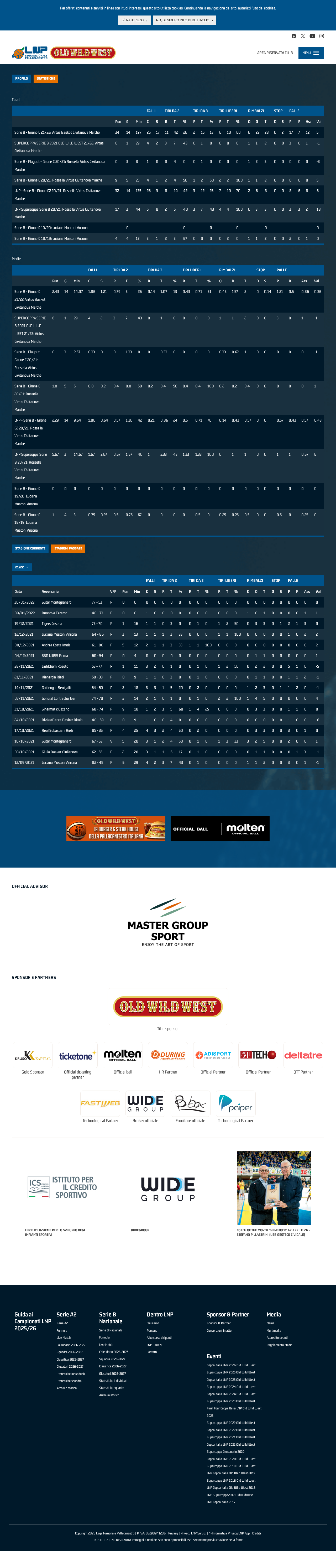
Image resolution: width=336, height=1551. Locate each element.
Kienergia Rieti (53, 677)
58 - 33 (97, 677)
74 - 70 (97, 698)
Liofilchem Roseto (55, 666)
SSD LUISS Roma (55, 655)
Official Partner (213, 1072)
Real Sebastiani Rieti (57, 730)
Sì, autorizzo (133, 20)
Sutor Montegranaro (56, 602)
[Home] (64, 52)
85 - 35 (97, 730)
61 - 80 (97, 645)
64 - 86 (98, 634)
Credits (256, 1533)
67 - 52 (97, 741)
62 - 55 (97, 752)
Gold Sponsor (33, 1072)
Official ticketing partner (77, 1075)
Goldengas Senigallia (57, 687)
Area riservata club (275, 52)
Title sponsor (168, 1028)
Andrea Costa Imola (56, 645)
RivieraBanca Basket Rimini (62, 720)
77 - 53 (97, 602)
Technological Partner (100, 1120)
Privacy (173, 1533)
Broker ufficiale (145, 1120)
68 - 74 (97, 709)
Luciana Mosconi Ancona (59, 634)
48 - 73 (97, 613)
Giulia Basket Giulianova (60, 752)
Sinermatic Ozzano (55, 709)
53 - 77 (97, 666)
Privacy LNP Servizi (193, 1533)
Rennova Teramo (54, 613)
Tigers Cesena (52, 623)
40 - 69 (98, 720)
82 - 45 (97, 762)
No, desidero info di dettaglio (182, 20)
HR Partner (168, 1072)
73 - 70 (97, 623)
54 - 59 (97, 687)
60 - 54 (97, 655)
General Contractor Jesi (58, 698)
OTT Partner (303, 1072)
